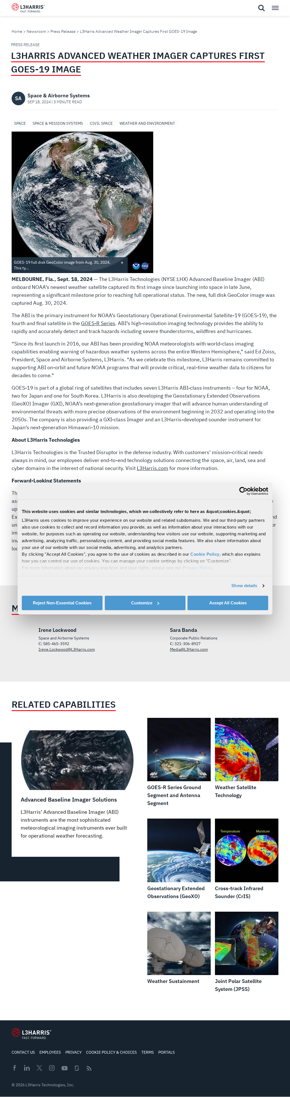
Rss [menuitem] (89, 1068)
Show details (244, 585)
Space (20, 123)
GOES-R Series (98, 323)
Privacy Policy (197, 567)
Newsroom (36, 31)
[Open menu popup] (275, 8)
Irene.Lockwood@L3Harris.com (67, 649)
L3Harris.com (152, 468)
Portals (166, 1052)
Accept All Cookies (228, 602)
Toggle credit (122, 262)
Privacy (73, 1052)
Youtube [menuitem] (64, 1068)
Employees (50, 1052)
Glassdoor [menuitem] (77, 1068)
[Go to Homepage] (31, 1033)
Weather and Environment (147, 123)
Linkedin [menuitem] (27, 1068)
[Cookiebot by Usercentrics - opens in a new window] (243, 491)
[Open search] (261, 8)
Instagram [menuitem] (52, 1068)
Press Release (63, 31)
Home (17, 31)
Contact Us (23, 1052)
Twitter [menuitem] (39, 1068)
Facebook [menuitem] (14, 1068)
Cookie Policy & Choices (111, 1052)
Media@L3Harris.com (189, 649)
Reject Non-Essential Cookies (62, 602)
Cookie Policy (204, 554)
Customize (141, 602)
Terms (147, 1052)
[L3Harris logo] (28, 9)
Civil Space (101, 123)
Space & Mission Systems (58, 123)
